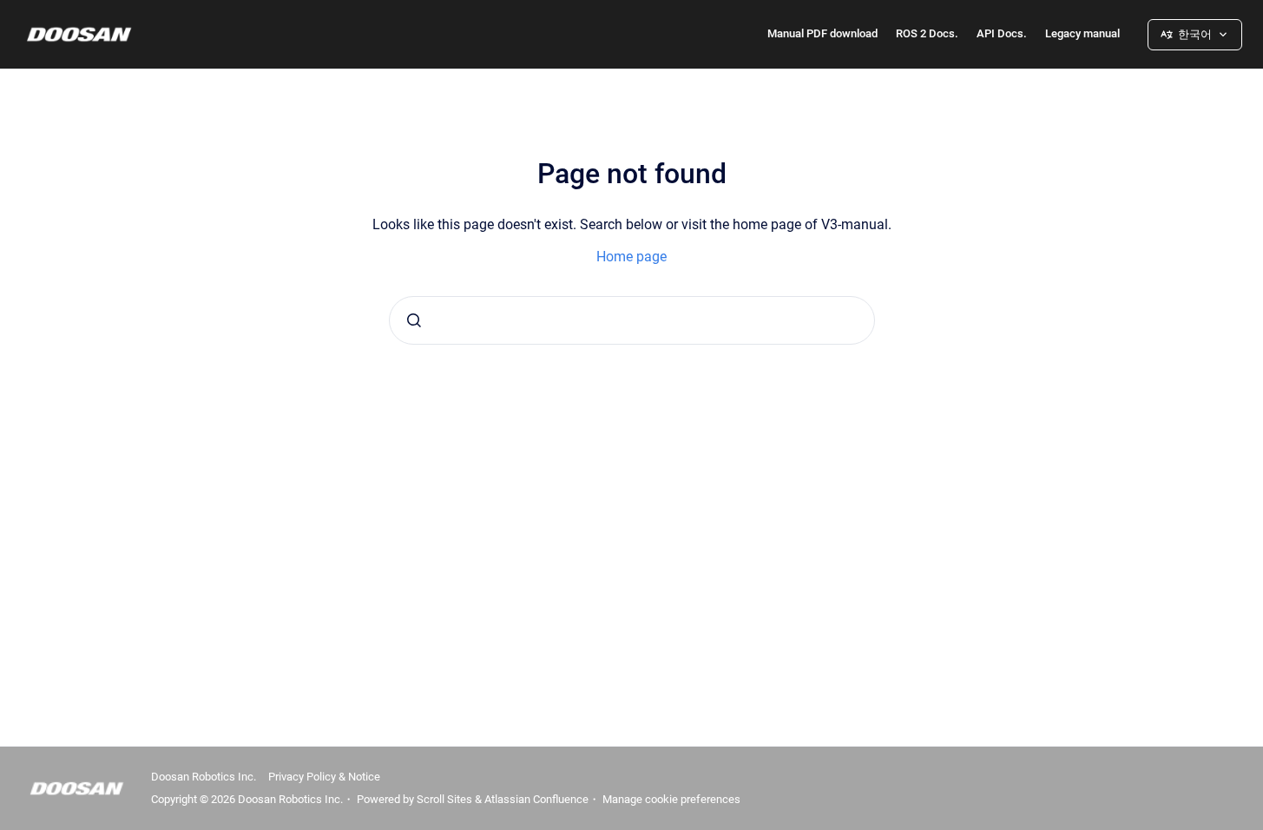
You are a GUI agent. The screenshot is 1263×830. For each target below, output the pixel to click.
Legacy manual (1082, 33)
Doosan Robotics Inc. (203, 776)
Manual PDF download (822, 33)
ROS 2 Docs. (927, 33)
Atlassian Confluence (536, 799)
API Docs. (1002, 33)
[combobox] (632, 320)
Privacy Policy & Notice (324, 776)
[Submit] (414, 320)
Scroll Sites (444, 799)
